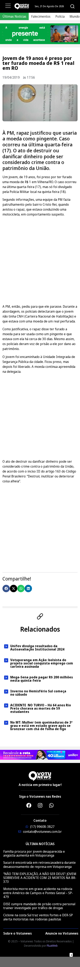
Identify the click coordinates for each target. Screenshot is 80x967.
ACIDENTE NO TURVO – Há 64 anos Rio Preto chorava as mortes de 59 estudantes (40, 708)
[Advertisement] (40, 260)
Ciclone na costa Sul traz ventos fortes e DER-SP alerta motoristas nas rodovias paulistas (38, 917)
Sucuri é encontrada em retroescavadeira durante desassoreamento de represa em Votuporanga (39, 864)
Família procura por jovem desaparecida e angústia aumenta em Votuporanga (34, 853)
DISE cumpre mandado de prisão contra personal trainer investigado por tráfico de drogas (39, 906)
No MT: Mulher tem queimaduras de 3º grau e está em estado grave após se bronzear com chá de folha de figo (41, 725)
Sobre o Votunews (17, 933)
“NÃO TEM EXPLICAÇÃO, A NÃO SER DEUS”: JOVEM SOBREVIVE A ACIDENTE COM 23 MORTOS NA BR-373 (39, 878)
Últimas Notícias (14, 16)
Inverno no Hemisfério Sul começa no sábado (38, 693)
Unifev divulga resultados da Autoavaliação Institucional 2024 (37, 648)
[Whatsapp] (51, 805)
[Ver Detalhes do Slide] (40, 33)
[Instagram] (40, 805)
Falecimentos (40, 16)
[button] (6, 588)
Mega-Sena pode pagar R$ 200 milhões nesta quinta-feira (41, 679)
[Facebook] (29, 805)
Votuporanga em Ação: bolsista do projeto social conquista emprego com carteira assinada (41, 663)
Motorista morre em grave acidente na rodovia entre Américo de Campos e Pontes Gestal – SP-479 (38, 893)
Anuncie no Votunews (61, 933)
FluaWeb (52, 945)
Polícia (60, 16)
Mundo (75, 16)
